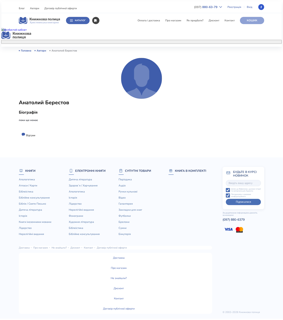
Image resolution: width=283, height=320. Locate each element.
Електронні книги (90, 170)
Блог (22, 8)
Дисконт (214, 20)
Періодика (125, 179)
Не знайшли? (59, 247)
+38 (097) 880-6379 (222, 51)
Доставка (24, 247)
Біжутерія (125, 234)
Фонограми (76, 216)
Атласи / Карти (108, 56)
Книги (30, 170)
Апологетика (107, 50)
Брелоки (124, 222)
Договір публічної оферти (60, 8)
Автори (34, 8)
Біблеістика (106, 62)
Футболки (125, 216)
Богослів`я (106, 129)
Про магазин (173, 20)
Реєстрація (234, 7)
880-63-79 (206, 7)
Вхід (249, 7)
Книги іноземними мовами (115, 93)
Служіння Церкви (110, 117)
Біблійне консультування (114, 68)
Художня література (81, 222)
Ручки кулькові (128, 191)
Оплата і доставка (149, 20)
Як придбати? (195, 20)
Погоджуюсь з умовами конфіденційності (241, 195)
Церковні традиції (110, 111)
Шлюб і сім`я (107, 135)
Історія (103, 87)
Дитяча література (110, 81)
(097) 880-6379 (234, 220)
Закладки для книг (130, 210)
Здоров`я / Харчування (113, 141)
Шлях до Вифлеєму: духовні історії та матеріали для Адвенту (246, 190)
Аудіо (122, 185)
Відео (122, 198)
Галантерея (126, 204)
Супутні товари (138, 170)
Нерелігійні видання (111, 105)
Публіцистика (107, 123)
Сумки (122, 228)
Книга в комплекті (190, 170)
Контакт (230, 20)
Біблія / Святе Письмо (112, 75)
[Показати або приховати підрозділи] (145, 41)
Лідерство (105, 99)
